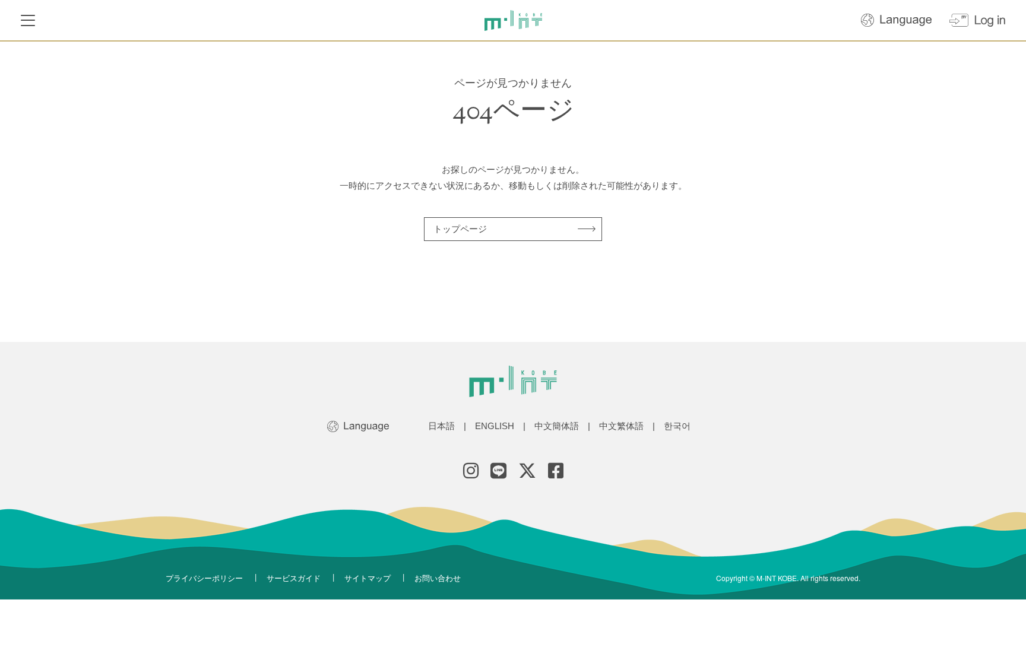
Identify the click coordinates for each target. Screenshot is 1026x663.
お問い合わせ (437, 577)
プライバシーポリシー (204, 577)
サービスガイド (294, 577)
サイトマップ (367, 577)
